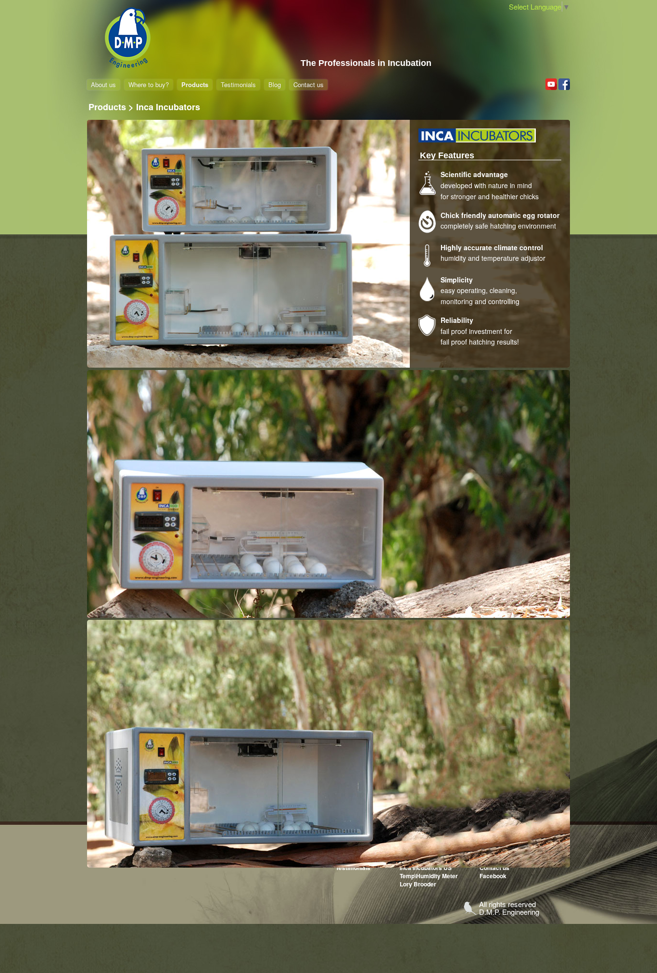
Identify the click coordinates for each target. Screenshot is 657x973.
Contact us (308, 84)
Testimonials (238, 84)
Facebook (493, 875)
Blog (274, 84)
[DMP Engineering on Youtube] (551, 84)
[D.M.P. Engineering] (127, 38)
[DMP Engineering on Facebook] (564, 84)
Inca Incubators (168, 107)
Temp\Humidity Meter (429, 875)
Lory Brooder (418, 884)
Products (194, 84)
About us (103, 84)
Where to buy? (148, 84)
